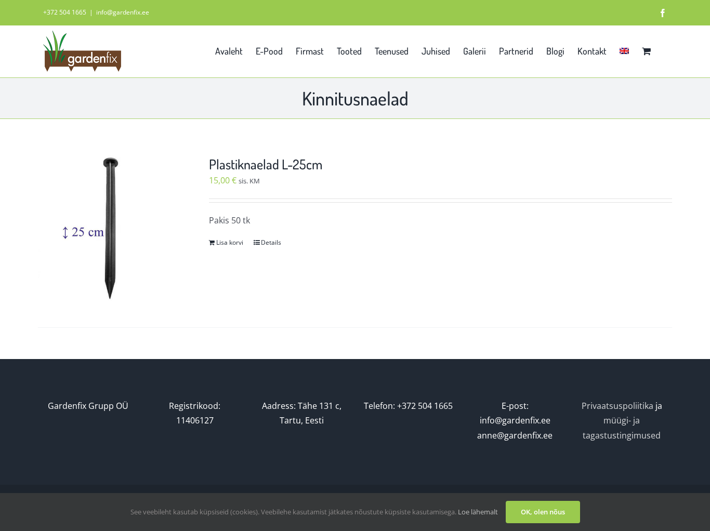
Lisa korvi (229, 242)
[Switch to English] (624, 49)
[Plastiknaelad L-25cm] (111, 228)
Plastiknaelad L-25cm (265, 163)
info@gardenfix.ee (122, 12)
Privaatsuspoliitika (617, 405)
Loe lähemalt (478, 511)
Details (271, 242)
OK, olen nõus (543, 511)
